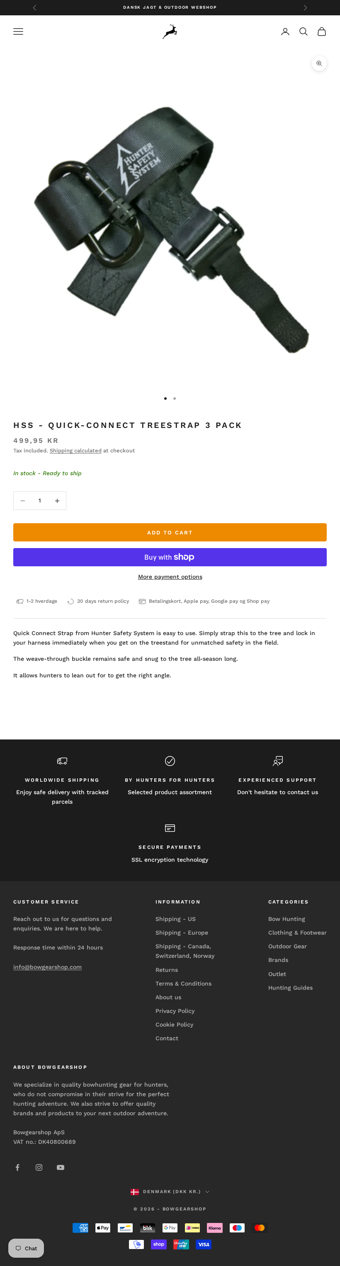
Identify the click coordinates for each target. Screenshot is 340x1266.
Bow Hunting (286, 919)
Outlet (277, 974)
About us (168, 997)
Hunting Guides (290, 987)
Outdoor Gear (287, 946)
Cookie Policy (174, 1024)
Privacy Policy (174, 1010)
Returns (166, 969)
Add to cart (169, 532)
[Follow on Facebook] (17, 1167)
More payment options (170, 576)
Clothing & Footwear (297, 932)
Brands (278, 960)
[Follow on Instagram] (39, 1167)
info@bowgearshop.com (47, 967)
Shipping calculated (76, 450)
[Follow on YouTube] (60, 1167)
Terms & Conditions (183, 983)
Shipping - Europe (181, 932)
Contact (166, 1038)
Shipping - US (175, 919)
